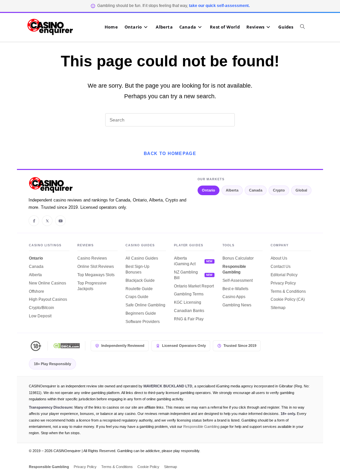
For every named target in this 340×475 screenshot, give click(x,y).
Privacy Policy (283, 283)
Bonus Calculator (238, 258)
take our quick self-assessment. (219, 5)
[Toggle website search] (306, 27)
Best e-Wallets (235, 288)
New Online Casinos (47, 283)
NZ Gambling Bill (186, 275)
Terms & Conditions (288, 291)
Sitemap (278, 307)
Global (301, 190)
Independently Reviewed (122, 346)
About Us (279, 258)
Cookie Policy (148, 467)
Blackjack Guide (140, 280)
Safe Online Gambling (145, 305)
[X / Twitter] (47, 220)
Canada (255, 190)
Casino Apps (233, 296)
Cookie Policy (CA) (288, 299)
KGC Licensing (187, 302)
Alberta (232, 190)
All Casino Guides (142, 258)
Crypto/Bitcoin (41, 307)
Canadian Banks (189, 310)
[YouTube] (60, 220)
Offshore (36, 291)
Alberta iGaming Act (185, 261)
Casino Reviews (92, 258)
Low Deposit (40, 316)
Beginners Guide (141, 313)
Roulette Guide (139, 288)
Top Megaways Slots (96, 275)
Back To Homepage (170, 153)
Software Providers (143, 321)
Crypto (279, 190)
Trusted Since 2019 (239, 346)
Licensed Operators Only (184, 346)
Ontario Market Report (194, 286)
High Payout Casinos (48, 299)
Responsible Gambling (234, 269)
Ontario (208, 190)
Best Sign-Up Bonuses (137, 269)
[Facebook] (34, 220)
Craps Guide (137, 296)
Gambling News (236, 305)
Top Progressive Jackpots (92, 286)
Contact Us (281, 266)
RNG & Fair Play (189, 319)
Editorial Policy (284, 275)
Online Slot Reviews (95, 266)
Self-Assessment (237, 280)
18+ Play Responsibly (52, 364)
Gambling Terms (189, 294)
